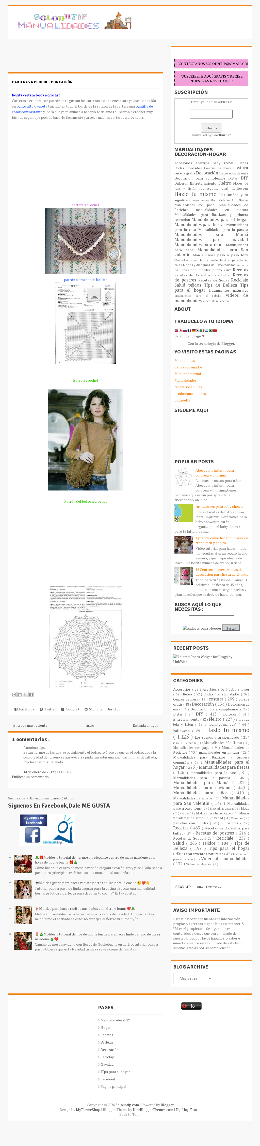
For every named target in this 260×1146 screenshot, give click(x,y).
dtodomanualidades (190, 393)
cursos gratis (185, 173)
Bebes (243, 162)
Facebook (26, 709)
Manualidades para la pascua (223, 229)
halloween (240, 188)
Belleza (107, 1042)
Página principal (113, 1086)
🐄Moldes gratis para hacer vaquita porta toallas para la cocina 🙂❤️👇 (92, 882)
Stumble (95, 709)
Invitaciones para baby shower (220, 506)
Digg (116, 709)
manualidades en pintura (222, 209)
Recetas (240, 270)
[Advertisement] (48, 58)
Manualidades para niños (200, 244)
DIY (244, 178)
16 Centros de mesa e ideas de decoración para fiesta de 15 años (222, 572)
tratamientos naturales (228, 290)
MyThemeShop (88, 1109)
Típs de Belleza (222, 285)
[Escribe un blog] (19, 694)
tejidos (196, 285)
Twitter (49, 709)
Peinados (242, 265)
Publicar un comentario (30, 776)
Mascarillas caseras (187, 260)
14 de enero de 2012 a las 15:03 (47, 771)
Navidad (107, 1064)
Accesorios (184, 162)
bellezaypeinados (188, 367)
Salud (181, 285)
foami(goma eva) (215, 188)
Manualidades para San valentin (211, 252)
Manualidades (185, 380)
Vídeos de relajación (216, 301)
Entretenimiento (204, 183)
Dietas (234, 178)
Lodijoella (182, 400)
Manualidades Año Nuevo (229, 200)
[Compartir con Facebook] (31, 694)
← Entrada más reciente (27, 725)
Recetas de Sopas (214, 280)
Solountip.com (128, 1104)
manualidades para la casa (214, 772)
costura (240, 168)
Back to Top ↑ (130, 1114)
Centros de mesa (218, 168)
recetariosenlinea (188, 386)
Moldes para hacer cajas (214, 813)
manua (205, 200)
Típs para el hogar (115, 1071)
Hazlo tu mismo (196, 194)
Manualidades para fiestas (200, 224)
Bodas (180, 168)
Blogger (227, 343)
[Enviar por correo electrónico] (14, 694)
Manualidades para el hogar (219, 219)
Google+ (71, 709)
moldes (215, 260)
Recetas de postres (216, 833)
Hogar (106, 1027)
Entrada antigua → (148, 725)
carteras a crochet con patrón (42, 82)
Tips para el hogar (229, 848)
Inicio (90, 725)
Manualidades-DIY (115, 1020)
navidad (230, 265)
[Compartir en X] (25, 694)
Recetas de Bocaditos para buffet (203, 275)
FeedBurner (221, 134)
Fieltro (226, 183)
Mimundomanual (187, 373)
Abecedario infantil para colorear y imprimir (215, 473)
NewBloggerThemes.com (153, 1109)
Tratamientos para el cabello (199, 295)
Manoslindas (184, 360)
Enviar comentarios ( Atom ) (52, 798)
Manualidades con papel (196, 205)
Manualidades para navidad (211, 239)
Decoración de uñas (233, 173)
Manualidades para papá (193, 798)
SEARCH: (183, 886)
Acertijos (204, 162)
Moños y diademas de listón (204, 265)
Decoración (207, 173)
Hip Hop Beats (188, 1109)
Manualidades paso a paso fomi (220, 254)
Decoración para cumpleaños (201, 178)
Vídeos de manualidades (225, 858)
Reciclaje (239, 280)
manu (196, 200)
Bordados (195, 168)
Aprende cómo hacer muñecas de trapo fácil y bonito (222, 540)
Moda (204, 260)
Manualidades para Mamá (211, 234)
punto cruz (222, 269)
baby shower (226, 162)
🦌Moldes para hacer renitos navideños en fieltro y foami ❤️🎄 (85, 908)
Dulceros (182, 183)
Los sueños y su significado (218, 737)
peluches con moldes (193, 269)
